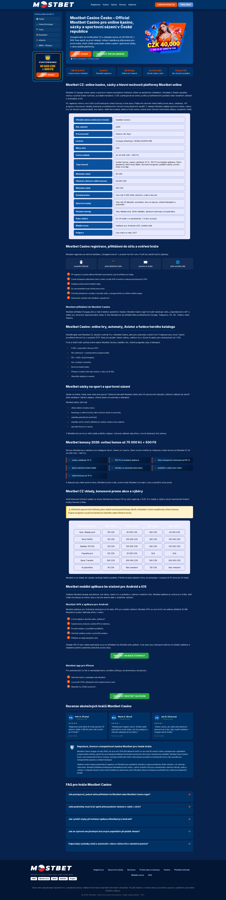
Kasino (106, 4)
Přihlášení (186, 5)
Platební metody (182, 870)
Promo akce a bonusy (150, 870)
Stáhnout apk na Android (110, 54)
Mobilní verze (137, 875)
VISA (34, 879)
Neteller (63, 879)
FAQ (150, 875)
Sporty (114, 4)
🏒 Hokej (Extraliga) (44, 24)
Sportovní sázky (115, 870)
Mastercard (44, 879)
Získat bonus (47, 75)
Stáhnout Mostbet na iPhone (129, 696)
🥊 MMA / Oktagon (44, 45)
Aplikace (132, 4)
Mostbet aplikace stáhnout (129, 655)
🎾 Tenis (39, 29)
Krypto (72, 879)
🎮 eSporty (41, 40)
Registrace (95, 4)
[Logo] (53, 4)
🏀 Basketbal (41, 35)
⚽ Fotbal (40, 19)
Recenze (131, 870)
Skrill (54, 879)
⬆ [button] (221, 895)
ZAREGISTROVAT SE (166, 5)
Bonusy (122, 4)
